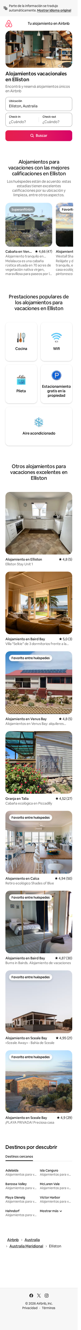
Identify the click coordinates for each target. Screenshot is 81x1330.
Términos (48, 1308)
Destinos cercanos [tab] (19, 1156)
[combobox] (39, 106)
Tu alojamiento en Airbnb (49, 23)
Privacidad (30, 1308)
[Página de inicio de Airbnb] (8, 23)
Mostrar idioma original (54, 10)
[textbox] (22, 121)
